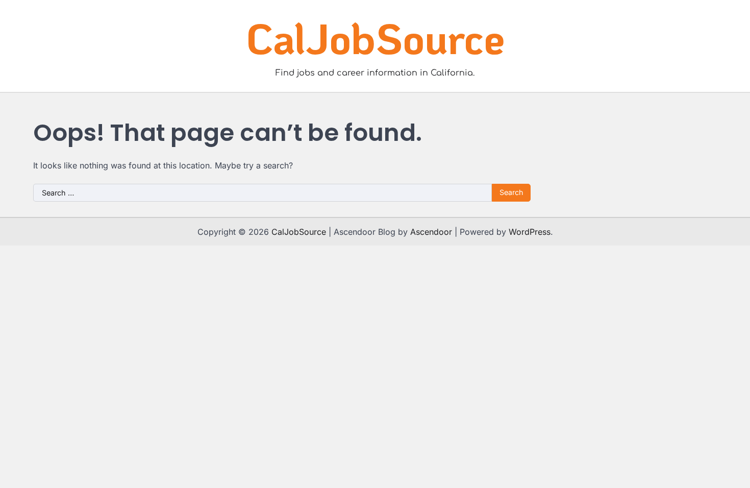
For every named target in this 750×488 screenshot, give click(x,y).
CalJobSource (375, 38)
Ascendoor (431, 232)
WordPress (530, 232)
